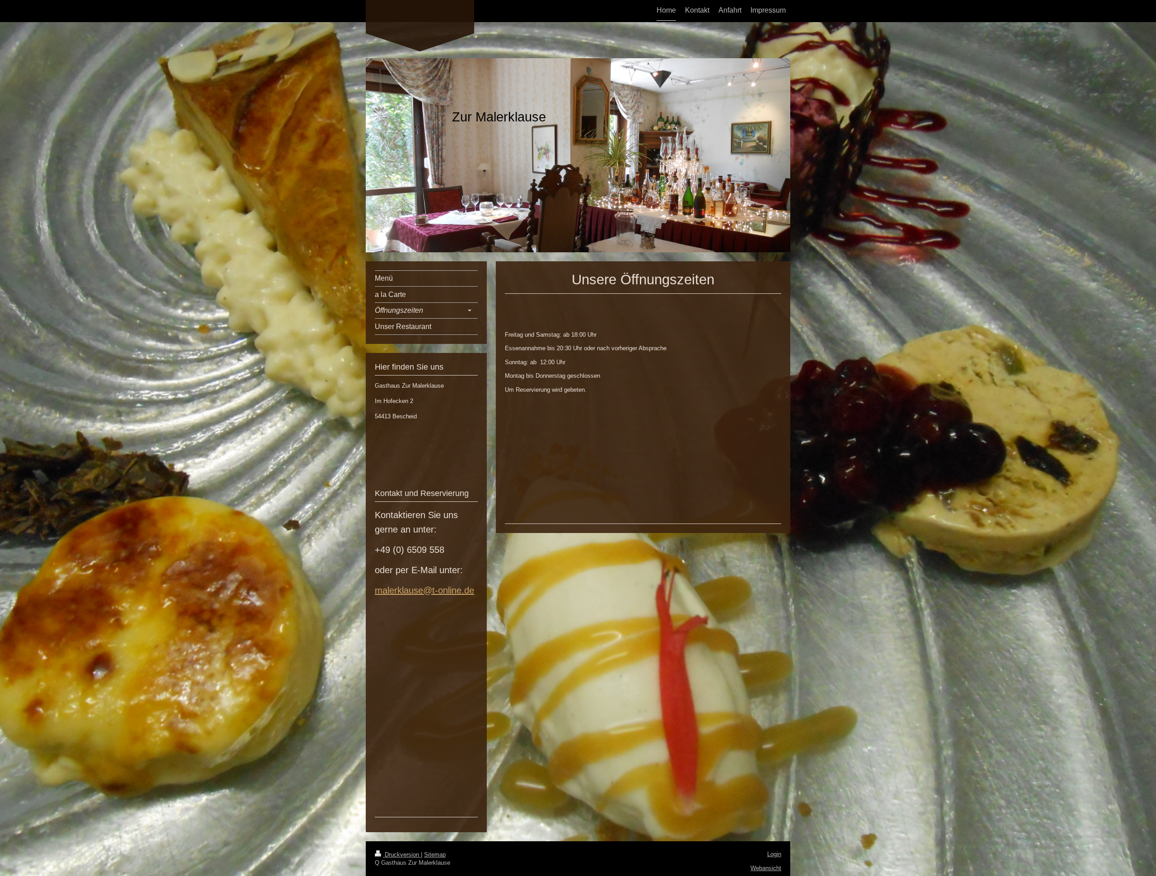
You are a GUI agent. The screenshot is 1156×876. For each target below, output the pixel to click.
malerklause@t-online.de (424, 590)
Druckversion (402, 854)
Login (774, 854)
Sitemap (435, 854)
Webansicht (765, 868)
